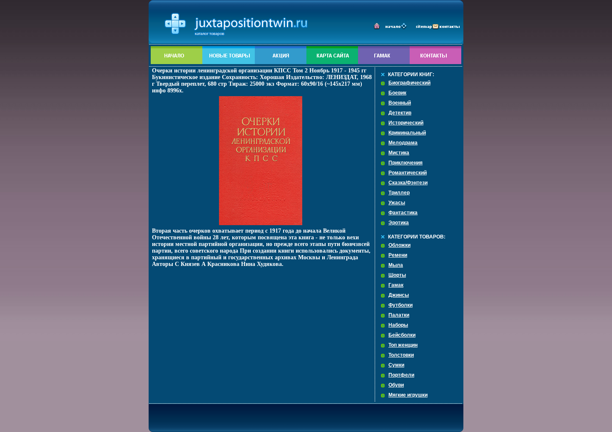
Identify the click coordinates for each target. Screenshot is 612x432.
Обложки (399, 245)
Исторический (405, 123)
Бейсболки (401, 335)
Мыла (395, 265)
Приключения (405, 163)
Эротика (398, 223)
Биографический (409, 83)
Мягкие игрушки (408, 395)
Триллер (399, 193)
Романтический (407, 173)
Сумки (396, 365)
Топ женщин (403, 345)
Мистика (398, 153)
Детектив (399, 113)
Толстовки (401, 355)
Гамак (395, 285)
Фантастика (403, 213)
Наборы (398, 325)
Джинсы (398, 295)
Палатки (398, 315)
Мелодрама (403, 143)
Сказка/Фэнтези (408, 183)
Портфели (401, 375)
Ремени (397, 255)
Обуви (396, 385)
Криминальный (407, 133)
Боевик (397, 93)
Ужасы (396, 203)
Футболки (400, 305)
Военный (399, 103)
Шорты (397, 275)
